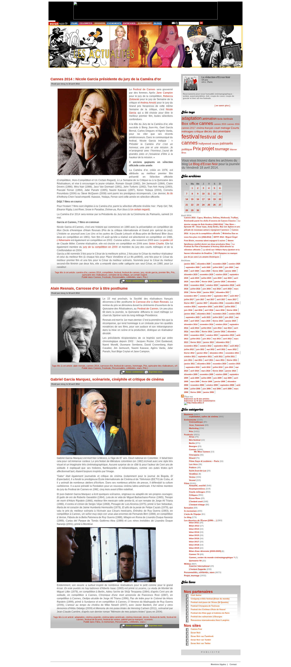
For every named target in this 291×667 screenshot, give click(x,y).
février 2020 (218, 271)
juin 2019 (217, 278)
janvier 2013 (208, 342)
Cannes (97, 277)
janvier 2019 (219, 282)
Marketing (194, 428)
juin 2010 (229, 367)
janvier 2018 (208, 292)
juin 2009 (217, 378)
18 (209, 199)
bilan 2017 (194, 542)
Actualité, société (197, 485)
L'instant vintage (197, 504)
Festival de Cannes (144, 89)
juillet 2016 (230, 307)
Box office (190, 124)
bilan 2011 (194, 523)
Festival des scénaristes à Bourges (206, 617)
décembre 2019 (190, 275)
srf (176, 366)
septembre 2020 (193, 267)
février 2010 (218, 371)
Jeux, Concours (196, 425)
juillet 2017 (189, 299)
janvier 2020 (230, 271)
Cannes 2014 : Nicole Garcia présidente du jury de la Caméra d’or (105, 79)
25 (209, 205)
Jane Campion (164, 92)
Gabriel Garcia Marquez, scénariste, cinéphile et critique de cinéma (107, 379)
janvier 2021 (189, 264)
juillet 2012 (189, 349)
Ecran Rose (194, 498)
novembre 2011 (232, 353)
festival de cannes (131, 272)
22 (192, 205)
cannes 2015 (220, 124)
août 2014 (194, 328)
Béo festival (195, 440)
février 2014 (207, 332)
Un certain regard (139, 209)
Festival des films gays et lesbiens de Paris (210, 613)
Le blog (187, 517)
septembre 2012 (221, 346)
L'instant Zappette (197, 569)
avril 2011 (209, 360)
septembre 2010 (193, 367)
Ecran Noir (196, 633)
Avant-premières (197, 489)
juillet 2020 (218, 267)
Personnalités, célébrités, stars (127, 277)
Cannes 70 (194, 554)
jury (142, 272)
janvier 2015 (230, 321)
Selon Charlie (156, 243)
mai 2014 (228, 328)
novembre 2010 (219, 364)
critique (198, 131)
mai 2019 (228, 278)
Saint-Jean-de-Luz (197, 471)
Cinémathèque (196, 422)
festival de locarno (93, 619)
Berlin (220, 119)
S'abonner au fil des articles (196, 399)
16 (198, 199)
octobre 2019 (221, 275)
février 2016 (232, 310)
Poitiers (193, 467)
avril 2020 (194, 271)
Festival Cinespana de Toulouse (205, 606)
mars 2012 (232, 349)
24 (203, 205)
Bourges (193, 446)
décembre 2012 (222, 342)
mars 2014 (194, 332)
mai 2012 (210, 349)
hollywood (205, 143)
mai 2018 (217, 289)
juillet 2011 (230, 357)
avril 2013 (227, 339)
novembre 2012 (191, 346)
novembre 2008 (197, 385)
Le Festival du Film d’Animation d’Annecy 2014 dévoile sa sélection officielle (209, 247)
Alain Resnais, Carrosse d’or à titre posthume (89, 288)
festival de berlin (157, 617)
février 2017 (189, 303)
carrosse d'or (106, 366)
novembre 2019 (206, 275)
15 (192, 199)
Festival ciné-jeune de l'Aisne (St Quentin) (209, 602)
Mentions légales (218, 664)
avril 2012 (221, 349)
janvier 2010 (230, 371)
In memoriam (108, 622)
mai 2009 (228, 378)
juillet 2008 (195, 389)
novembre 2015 (219, 314)
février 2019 (207, 282)
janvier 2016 (189, 314)
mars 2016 (220, 310)
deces (146, 617)
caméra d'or (81, 272)
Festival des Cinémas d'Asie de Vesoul (208, 610)
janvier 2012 (202, 353)
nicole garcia (151, 272)
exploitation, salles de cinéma (203, 416)
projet (208, 148)
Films (97, 622)
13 (220, 193)
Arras (191, 437)
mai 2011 (198, 360)
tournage (222, 149)
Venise (192, 477)
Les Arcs (193, 464)
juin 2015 (229, 317)
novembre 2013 (197, 335)
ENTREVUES (129, 23)
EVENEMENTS (114, 23)
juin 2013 (207, 339)
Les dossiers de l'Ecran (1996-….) (200, 520)
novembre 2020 (219, 264)
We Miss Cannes (202, 452)
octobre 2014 (221, 324)
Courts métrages (197, 492)
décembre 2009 (190, 374)
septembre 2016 (205, 307)
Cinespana (194, 455)
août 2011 (218, 357)
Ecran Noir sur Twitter (201, 643)
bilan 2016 (194, 538)
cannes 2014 (94, 272)
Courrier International (199, 566)
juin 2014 (217, 328)
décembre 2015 (203, 314)
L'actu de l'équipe (192, 514)
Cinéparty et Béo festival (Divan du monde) (210, 599)
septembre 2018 (227, 285)
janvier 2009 (219, 382)
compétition (107, 272)
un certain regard (138, 275)
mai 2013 (217, 339)
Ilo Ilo (170, 193)
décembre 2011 (216, 353)
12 (214, 193)
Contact (233, 664)
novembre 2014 (206, 324)
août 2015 (206, 317)
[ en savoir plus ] (222, 106)
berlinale (228, 119)
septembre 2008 (227, 385)
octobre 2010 (234, 364)
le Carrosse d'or (141, 301)
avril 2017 (221, 299)
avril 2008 (227, 389)
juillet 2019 (206, 278)
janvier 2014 (219, 332)
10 (203, 193)
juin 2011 (188, 360)
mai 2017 (210, 299)
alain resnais (79, 366)
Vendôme (193, 474)
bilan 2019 (194, 548)
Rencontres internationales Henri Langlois (210, 620)
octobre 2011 (190, 357)
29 (192, 210)
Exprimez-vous (155, 281)
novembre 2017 (191, 296)
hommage (137, 366)
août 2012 (234, 346)
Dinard (192, 458)
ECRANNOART (145, 23)
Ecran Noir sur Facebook (202, 636)
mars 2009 (194, 382)
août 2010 (206, 367)
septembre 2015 (193, 317)
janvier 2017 (202, 303)
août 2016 (218, 307)
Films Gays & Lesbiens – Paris (204, 461)
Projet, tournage (192, 575)
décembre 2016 (216, 303)
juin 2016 (188, 310)
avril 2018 (227, 289)
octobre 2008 (212, 385)
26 (214, 205)
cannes (206, 123)
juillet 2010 (218, 367)
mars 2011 (220, 360)
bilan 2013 (194, 529)
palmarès (226, 143)
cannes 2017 (189, 128)
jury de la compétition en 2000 (100, 247)
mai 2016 (198, 310)
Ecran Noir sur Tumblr (201, 640)
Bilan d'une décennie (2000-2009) (205, 551)
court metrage (222, 127)
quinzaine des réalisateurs (94, 275)
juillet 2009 (206, 378)
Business (188, 414)
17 (203, 199)
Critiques (193, 495)
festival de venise (111, 619)
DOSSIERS (100, 23)
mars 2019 (194, 282)
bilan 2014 (194, 532)
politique (187, 149)
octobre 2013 (212, 335)
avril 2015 (194, 321)
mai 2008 (217, 389)
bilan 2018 (194, 545)
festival (117, 272)
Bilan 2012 (194, 526)
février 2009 (207, 382)
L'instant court (196, 501)
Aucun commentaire (135, 281)
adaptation (80, 617)
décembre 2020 (203, 264)
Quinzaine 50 (195, 561)
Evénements (190, 420)
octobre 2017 (205, 296)
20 (220, 199)
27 (220, 205)
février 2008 (195, 392)
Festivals (106, 277)
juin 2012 (200, 349)
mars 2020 (205, 271)
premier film (164, 272)
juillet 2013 (195, 339)
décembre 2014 (190, 324)
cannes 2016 (233, 124)
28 (186, 210)
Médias (187, 564)
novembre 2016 (232, 303)
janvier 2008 (208, 392)
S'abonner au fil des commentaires (199, 401)
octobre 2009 (221, 374)
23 (198, 205)
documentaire (221, 131)
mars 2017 (232, 299)
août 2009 (194, 378)
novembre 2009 (206, 374)
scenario (148, 619)
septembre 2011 (205, 357)
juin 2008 (207, 389)
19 (214, 199)
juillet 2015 (218, 317)
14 (186, 199)
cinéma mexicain (134, 617)
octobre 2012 (205, 346)
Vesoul (192, 480)
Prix (173, 272)
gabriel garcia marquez (132, 619)
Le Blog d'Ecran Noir (203, 164)
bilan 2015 (194, 535)
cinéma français (204, 128)
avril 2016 (209, 310)
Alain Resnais (161, 301)
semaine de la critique (118, 275)
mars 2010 (205, 371)
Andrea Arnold (148, 102)
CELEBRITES (86, 23)
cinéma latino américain (113, 617)
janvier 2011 (189, 364)
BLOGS (157, 23)
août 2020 (206, 267)
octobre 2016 (190, 307)
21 (186, 205)
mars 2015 (205, 321)
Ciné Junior (196, 595)
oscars (215, 143)
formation (188, 508)
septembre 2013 (227, 335)
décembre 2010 (203, 364)
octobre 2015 (234, 314)
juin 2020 (229, 267)
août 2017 (234, 296)
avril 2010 (194, 371)
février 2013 (195, 342)
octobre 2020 (234, 264)
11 (209, 193)
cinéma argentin (93, 617)
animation (209, 119)
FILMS (74, 23)
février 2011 (232, 360)
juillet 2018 (195, 289)
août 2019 (194, 278)
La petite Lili (166, 240)
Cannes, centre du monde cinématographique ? (212, 557)
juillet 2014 (206, 328)
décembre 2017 (222, 292)
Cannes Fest (196, 629)
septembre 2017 (221, 296)
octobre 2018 (212, 285)
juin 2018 (207, 289)
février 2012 (189, 353)
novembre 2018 (197, 285)
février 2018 (195, 292)
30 (198, 210)
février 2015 (218, 321)
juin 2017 (200, 299)
